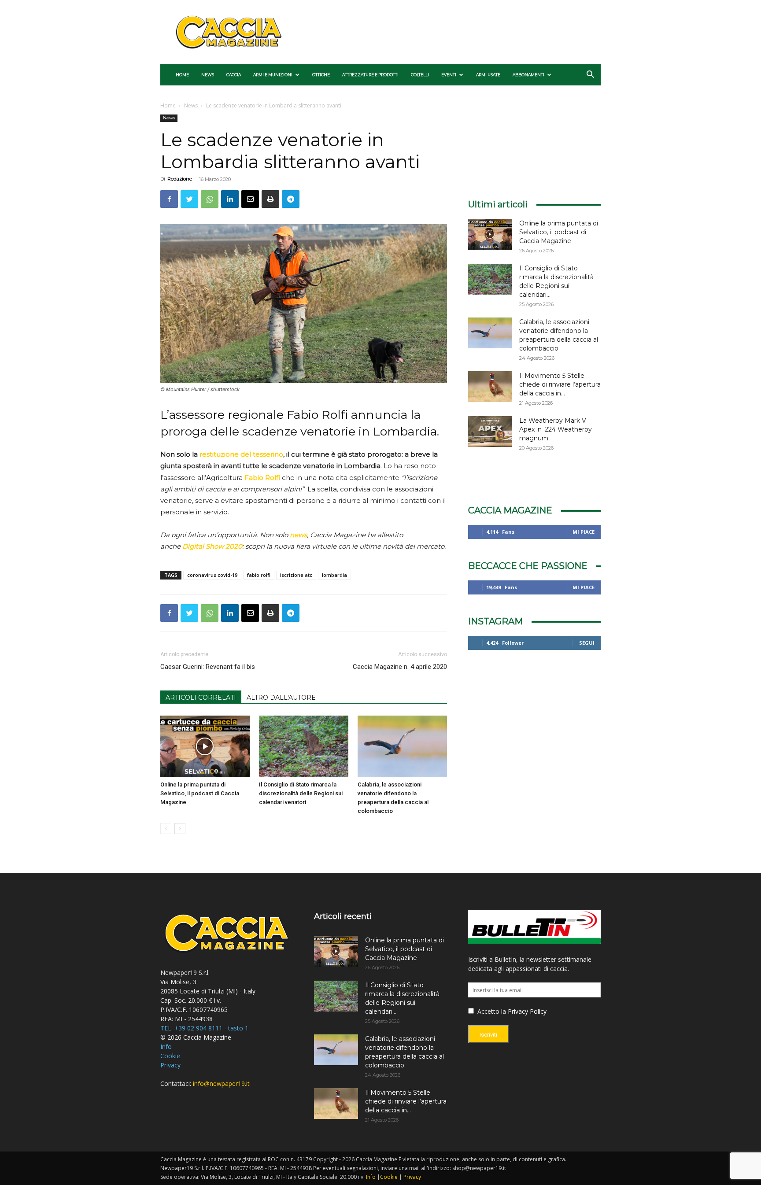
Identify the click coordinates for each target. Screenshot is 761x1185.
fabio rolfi (258, 575)
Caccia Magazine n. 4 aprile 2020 (400, 667)
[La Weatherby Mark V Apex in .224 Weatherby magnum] (490, 431)
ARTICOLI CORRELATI (201, 697)
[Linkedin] (230, 199)
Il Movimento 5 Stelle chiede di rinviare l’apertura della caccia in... (560, 384)
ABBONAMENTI (528, 74)
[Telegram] (290, 199)
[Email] (250, 199)
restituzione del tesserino (241, 454)
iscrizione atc (296, 575)
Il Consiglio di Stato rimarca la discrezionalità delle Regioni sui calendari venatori (301, 793)
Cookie (170, 1056)
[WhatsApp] (209, 199)
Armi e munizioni (272, 74)
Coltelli (420, 74)
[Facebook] (169, 199)
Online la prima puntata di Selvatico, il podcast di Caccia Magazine (199, 793)
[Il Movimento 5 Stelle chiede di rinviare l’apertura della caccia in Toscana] (490, 386)
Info (166, 1046)
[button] (590, 75)
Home (182, 74)
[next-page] (179, 828)
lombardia (334, 575)
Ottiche (321, 74)
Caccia (233, 74)
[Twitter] (189, 199)
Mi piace (584, 531)
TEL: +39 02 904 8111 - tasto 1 (204, 1028)
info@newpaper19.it (221, 1083)
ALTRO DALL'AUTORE (281, 697)
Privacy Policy (527, 1011)
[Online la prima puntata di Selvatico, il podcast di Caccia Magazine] (205, 746)
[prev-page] (165, 828)
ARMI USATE (488, 74)
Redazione (179, 179)
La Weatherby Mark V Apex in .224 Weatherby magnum (555, 429)
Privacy (170, 1065)
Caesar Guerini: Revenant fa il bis (207, 667)
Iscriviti (488, 1034)
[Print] (270, 199)
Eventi (448, 74)
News (207, 74)
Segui (587, 642)
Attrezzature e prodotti (370, 74)
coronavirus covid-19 (212, 575)
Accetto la (491, 1011)
